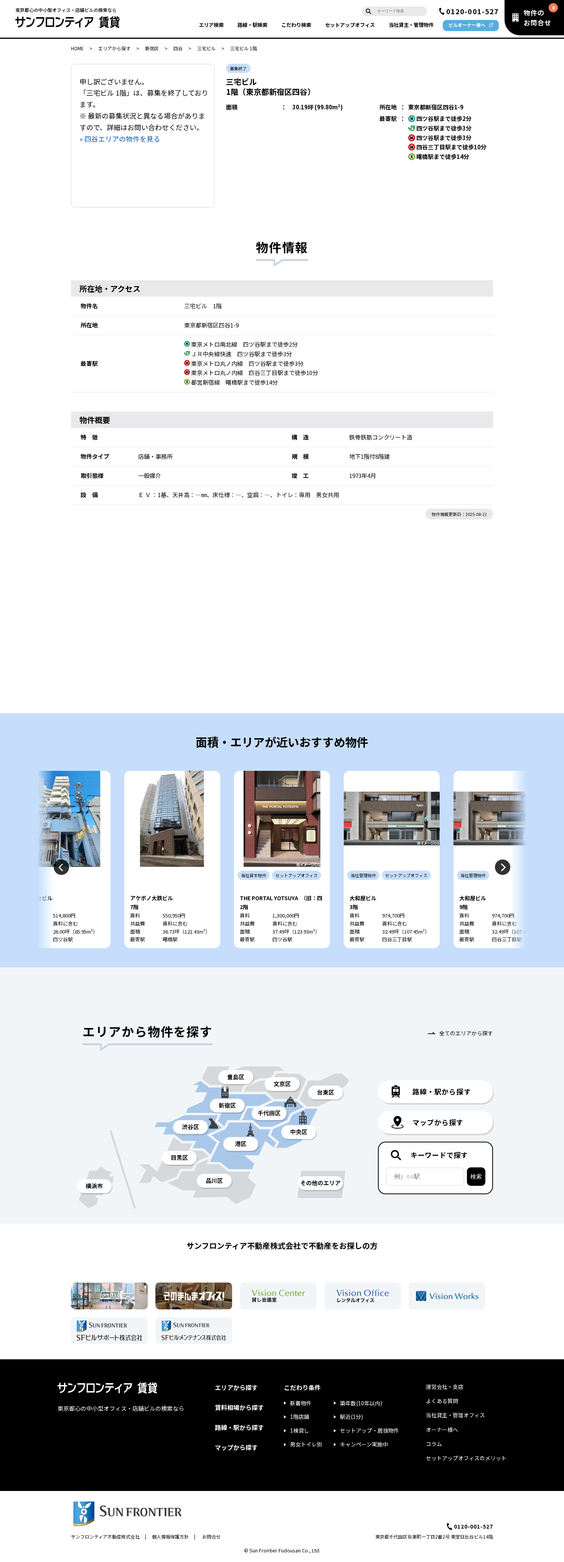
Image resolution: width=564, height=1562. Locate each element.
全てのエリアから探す (466, 1033)
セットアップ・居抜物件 (369, 1430)
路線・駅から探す (239, 1427)
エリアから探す (114, 48)
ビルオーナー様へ (467, 24)
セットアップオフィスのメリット (466, 1458)
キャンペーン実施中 (364, 1444)
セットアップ (350, 24)
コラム (434, 1444)
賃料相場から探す (239, 1407)
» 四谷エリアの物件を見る (119, 139)
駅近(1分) (351, 1416)
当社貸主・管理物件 (411, 24)
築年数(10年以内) (361, 1403)
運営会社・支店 (444, 1386)
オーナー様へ (442, 1429)
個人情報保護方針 (170, 1536)
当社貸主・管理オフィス (455, 1415)
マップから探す (236, 1447)
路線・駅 (252, 24)
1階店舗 (299, 1416)
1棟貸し (299, 1430)
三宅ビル (206, 48)
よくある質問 (442, 1401)
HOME (77, 48)
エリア (211, 24)
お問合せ (211, 1536)
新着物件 (301, 1403)
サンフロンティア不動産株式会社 (105, 1536)
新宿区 (152, 48)
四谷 (178, 48)
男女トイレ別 (306, 1444)
